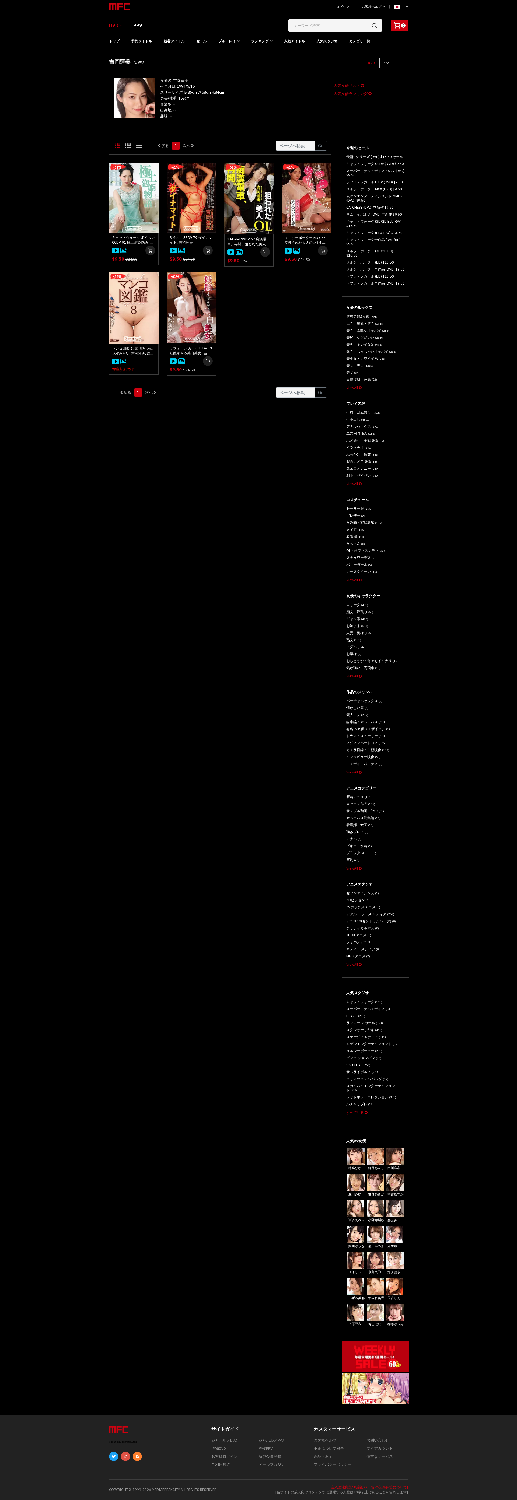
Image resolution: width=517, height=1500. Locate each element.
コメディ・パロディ (364, 764)
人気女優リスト (347, 85)
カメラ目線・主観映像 (367, 750)
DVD (113, 25)
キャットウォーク (364, 1002)
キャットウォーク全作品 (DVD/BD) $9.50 (373, 241)
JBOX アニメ (358, 935)
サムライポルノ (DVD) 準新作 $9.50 (374, 214)
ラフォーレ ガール (364, 1023)
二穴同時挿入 (360, 433)
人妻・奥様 (359, 632)
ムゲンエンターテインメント (373, 1044)
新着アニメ (359, 797)
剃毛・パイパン (362, 475)
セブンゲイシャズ (362, 893)
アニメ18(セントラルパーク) (371, 921)
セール (201, 41)
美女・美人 (359, 365)
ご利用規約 (220, 1464)
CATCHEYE (358, 1065)
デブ (352, 372)
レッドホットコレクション (371, 1097)
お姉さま (357, 625)
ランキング (260, 41)
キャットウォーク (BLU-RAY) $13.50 (374, 232)
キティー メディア (363, 949)
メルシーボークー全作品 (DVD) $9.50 (375, 269)
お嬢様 (353, 653)
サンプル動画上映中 (365, 811)
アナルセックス (362, 426)
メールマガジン (271, 1464)
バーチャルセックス (364, 701)
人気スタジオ (327, 41)
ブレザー (356, 515)
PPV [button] (385, 63)
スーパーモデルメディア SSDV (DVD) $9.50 (375, 173)
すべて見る (355, 1112)
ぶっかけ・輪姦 (362, 454)
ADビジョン (357, 900)
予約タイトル (141, 41)
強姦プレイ (357, 832)
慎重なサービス (379, 1456)
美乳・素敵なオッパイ (368, 330)
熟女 (353, 639)
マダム (355, 646)
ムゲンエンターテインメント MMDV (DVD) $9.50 (374, 198)
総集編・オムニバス (366, 722)
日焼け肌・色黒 (361, 379)
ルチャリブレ (359, 1104)
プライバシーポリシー (332, 1464)
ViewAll (352, 387)
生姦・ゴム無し (363, 412)
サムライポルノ (362, 1072)
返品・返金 (323, 1456)
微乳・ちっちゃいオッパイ (371, 351)
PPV (137, 25)
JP (402, 7)
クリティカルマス (362, 928)
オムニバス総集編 (363, 818)
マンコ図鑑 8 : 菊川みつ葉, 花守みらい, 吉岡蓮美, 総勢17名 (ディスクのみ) (133, 351)
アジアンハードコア (366, 743)
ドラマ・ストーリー (366, 736)
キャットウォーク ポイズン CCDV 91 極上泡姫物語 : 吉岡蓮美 (133, 240)
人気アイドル (294, 41)
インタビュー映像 (363, 757)
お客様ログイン (224, 1456)
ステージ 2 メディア (366, 1037)
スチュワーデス (360, 557)
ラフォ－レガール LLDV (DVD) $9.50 (374, 182)
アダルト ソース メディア (370, 914)
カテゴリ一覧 (359, 41)
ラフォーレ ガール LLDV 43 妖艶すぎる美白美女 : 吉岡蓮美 (191, 351)
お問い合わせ (377, 1440)
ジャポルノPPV (271, 1440)
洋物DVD (218, 1448)
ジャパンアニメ (360, 942)
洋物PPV (265, 1448)
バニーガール (359, 564)
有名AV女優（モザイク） (368, 729)
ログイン (343, 7)
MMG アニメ (358, 956)
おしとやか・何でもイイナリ (373, 660)
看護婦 (355, 536)
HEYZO (355, 1016)
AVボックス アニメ (363, 907)
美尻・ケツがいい (365, 337)
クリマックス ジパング (367, 1079)
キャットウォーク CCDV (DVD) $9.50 (375, 164)
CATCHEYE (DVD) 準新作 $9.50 (370, 207)
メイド (355, 529)
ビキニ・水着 (359, 846)
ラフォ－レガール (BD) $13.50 (370, 276)
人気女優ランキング (351, 93)
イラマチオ (359, 447)
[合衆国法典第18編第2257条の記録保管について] (369, 1487)
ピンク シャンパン (363, 1058)
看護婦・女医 (359, 825)
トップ (114, 41)
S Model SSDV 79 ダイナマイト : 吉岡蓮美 (191, 240)
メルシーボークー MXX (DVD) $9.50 (374, 189)
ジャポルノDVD (224, 1440)
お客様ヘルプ (372, 7)
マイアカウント (379, 1448)
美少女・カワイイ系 (366, 358)
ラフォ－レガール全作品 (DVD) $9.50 (375, 283)
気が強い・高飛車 (363, 667)
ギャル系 (357, 618)
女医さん (355, 543)
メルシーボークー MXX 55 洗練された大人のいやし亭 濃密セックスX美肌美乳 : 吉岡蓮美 (306, 240)
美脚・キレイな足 (364, 344)
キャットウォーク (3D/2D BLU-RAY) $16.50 (374, 223)
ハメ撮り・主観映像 (365, 440)
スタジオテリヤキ (364, 1030)
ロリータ (357, 604)
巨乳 (352, 860)
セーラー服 (359, 508)
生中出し (358, 419)
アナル (353, 839)
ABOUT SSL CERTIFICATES (123, 1442)
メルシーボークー (364, 1051)
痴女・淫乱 (359, 611)
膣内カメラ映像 (361, 461)
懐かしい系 (357, 708)
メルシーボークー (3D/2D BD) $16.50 (369, 253)
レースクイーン (361, 571)
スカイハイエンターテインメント (370, 1088)
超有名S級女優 (361, 316)
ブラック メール (361, 853)
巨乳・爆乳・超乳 (365, 323)
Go (320, 145)
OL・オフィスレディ (366, 550)
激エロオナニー (362, 468)
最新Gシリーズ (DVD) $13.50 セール (374, 157)
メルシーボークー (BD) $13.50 (370, 262)
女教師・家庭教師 (364, 522)
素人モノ (357, 715)
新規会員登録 (269, 1456)
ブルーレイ (227, 41)
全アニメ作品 (360, 804)
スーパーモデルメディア (369, 1009)
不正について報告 (329, 1448)
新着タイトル (174, 41)
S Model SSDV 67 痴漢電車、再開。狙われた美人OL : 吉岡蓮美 (248, 242)
